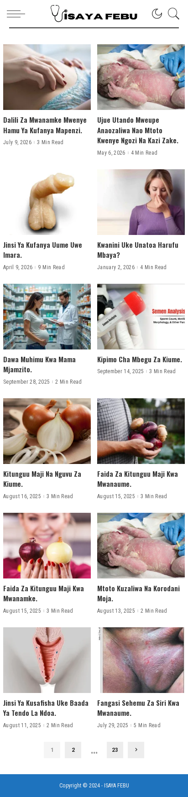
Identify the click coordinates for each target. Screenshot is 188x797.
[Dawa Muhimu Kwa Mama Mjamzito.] (47, 316)
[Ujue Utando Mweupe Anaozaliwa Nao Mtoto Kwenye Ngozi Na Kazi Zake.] (141, 77)
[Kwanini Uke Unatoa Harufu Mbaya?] (141, 202)
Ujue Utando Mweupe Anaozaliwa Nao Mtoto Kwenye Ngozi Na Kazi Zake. (137, 130)
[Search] (171, 13)
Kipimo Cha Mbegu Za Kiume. (139, 359)
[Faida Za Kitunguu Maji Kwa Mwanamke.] (47, 545)
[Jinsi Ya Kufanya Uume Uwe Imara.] (47, 202)
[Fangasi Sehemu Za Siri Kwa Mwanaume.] (141, 660)
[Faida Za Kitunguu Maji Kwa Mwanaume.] (141, 431)
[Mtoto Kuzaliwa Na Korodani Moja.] (141, 545)
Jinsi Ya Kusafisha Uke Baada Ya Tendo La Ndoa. (46, 708)
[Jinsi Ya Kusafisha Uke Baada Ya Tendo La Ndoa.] (47, 660)
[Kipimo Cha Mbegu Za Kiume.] (141, 316)
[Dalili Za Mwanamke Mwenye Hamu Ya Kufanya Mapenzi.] (47, 77)
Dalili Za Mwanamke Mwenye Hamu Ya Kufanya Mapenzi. (45, 125)
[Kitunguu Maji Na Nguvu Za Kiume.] (47, 431)
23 (115, 749)
